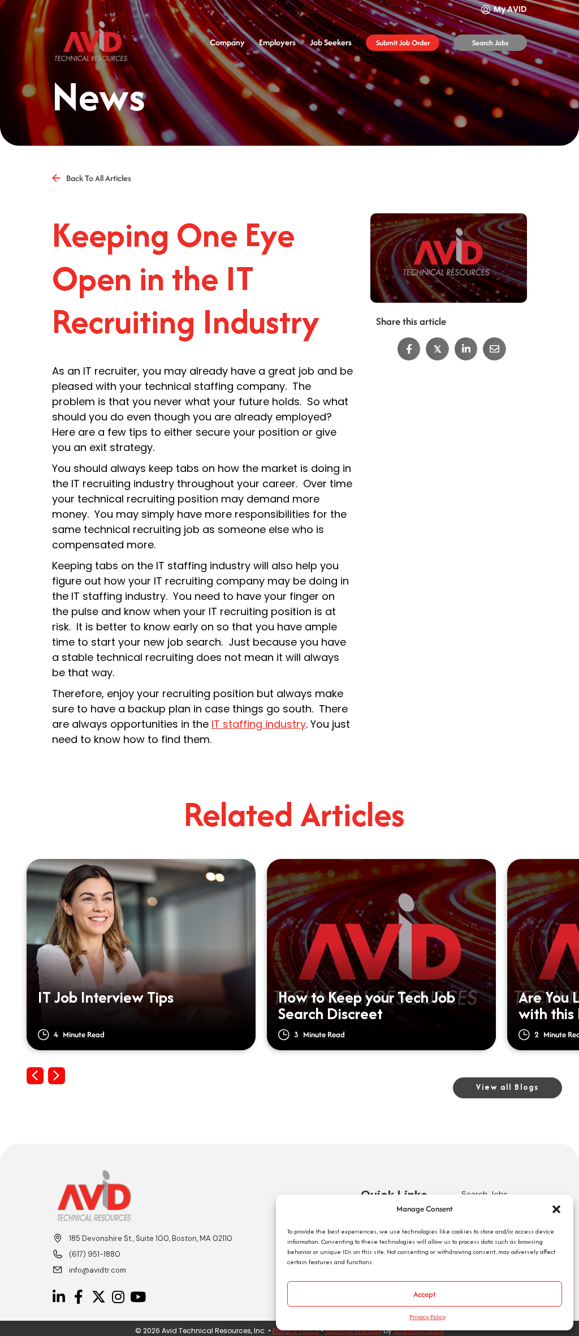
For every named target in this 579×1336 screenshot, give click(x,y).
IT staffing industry (258, 724)
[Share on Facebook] (409, 348)
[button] (556, 1209)
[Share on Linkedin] (466, 348)
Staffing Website (353, 1330)
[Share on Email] (494, 348)
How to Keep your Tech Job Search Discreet (366, 1006)
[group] (141, 955)
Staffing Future (419, 1330)
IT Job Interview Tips (106, 998)
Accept (424, 1294)
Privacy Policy (427, 1316)
